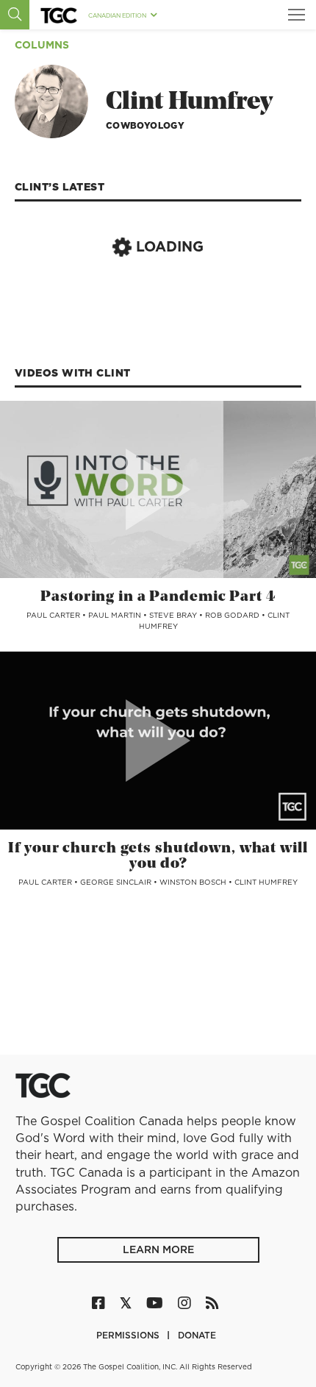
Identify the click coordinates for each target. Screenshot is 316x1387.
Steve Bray (174, 615)
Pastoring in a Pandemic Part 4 (157, 597)
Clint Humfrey (266, 882)
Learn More (158, 1249)
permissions (129, 1335)
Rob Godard (233, 615)
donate (197, 1335)
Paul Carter (54, 615)
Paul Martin (115, 615)
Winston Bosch (194, 882)
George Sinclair (117, 882)
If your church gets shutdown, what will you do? (157, 856)
